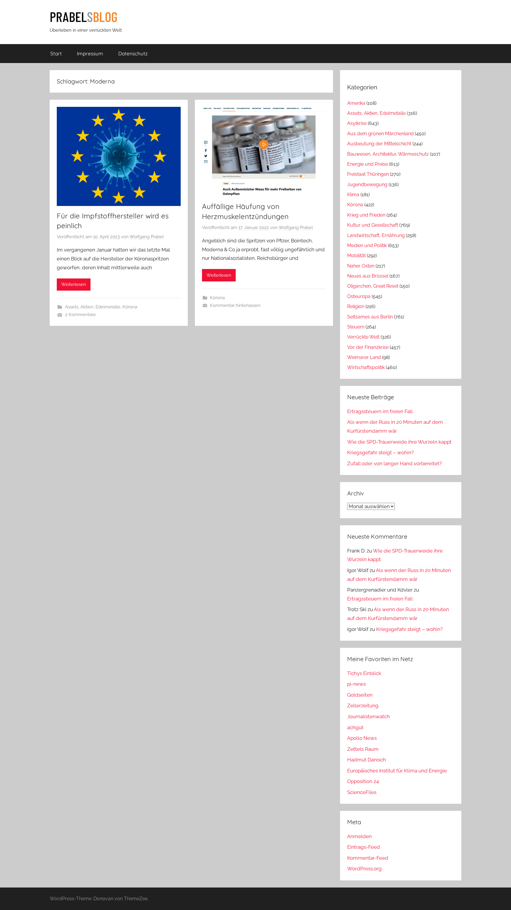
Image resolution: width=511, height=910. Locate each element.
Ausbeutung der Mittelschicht (379, 143)
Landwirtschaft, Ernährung (376, 235)
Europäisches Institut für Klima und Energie (397, 771)
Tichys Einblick (364, 673)
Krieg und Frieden (366, 215)
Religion (355, 306)
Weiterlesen (73, 284)
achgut (355, 727)
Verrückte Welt (363, 337)
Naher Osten (360, 266)
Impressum (90, 53)
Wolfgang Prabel (147, 236)
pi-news (356, 684)
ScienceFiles (361, 792)
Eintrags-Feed (363, 847)
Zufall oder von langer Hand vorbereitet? (394, 463)
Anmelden (359, 836)
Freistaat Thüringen (368, 174)
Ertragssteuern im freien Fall (380, 411)
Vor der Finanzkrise (368, 347)
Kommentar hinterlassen (235, 305)
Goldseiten (360, 695)
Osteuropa (359, 296)
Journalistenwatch (368, 716)
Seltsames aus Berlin (370, 317)
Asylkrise (357, 123)
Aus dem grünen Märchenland (380, 133)
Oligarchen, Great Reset (372, 286)
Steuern (355, 327)
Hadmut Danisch (366, 760)
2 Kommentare (80, 314)
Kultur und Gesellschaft (372, 225)
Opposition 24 (363, 781)
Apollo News (362, 738)
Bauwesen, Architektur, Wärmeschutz (388, 154)
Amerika (356, 103)
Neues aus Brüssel (367, 276)
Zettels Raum (363, 749)
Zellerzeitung (363, 705)
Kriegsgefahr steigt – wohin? (380, 452)
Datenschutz (133, 53)
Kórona (129, 307)
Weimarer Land (364, 357)
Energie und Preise (367, 164)
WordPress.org (364, 869)
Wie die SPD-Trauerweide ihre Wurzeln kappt (399, 442)
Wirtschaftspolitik (366, 367)
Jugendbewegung (367, 184)
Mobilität (356, 255)
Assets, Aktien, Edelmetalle (92, 307)
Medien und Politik (367, 245)
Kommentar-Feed (367, 858)
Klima (353, 194)
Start (56, 53)
